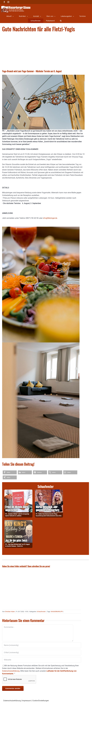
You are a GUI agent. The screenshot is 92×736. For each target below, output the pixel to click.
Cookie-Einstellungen (40, 701)
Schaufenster (41, 611)
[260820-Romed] (49, 491)
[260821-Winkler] (18, 491)
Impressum (26, 701)
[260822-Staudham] (18, 521)
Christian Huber (10, 611)
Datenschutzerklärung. (11, 671)
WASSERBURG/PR (57, 611)
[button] (60, 20)
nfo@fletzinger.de (50, 218)
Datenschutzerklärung (12, 701)
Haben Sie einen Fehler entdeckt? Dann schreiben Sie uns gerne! (26, 566)
